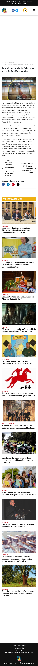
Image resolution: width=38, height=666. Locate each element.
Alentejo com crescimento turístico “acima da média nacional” (18, 526)
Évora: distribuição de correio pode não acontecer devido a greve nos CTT (18, 394)
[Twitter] (16, 10)
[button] (25, 10)
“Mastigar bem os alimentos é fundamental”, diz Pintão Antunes (17, 362)
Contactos (19, 650)
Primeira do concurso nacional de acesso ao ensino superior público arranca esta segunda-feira (17, 559)
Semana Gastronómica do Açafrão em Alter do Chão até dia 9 (18, 298)
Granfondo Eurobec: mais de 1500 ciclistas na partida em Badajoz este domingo (17, 460)
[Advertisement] (19, 37)
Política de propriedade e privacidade (19, 653)
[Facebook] (13, 10)
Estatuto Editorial (19, 646)
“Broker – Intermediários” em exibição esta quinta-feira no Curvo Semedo (19, 330)
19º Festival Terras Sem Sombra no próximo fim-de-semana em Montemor (19, 427)
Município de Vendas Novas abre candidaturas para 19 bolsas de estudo (19, 493)
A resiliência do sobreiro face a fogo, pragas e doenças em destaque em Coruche (18, 593)
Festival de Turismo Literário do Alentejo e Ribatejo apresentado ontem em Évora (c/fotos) (16, 230)
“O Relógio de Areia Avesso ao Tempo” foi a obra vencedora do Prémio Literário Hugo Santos (18, 264)
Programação (19, 648)
